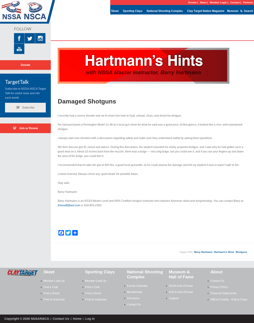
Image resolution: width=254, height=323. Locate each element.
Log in (90, 318)
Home (77, 318)
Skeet (115, 10)
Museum (232, 10)
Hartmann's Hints (224, 252)
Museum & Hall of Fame (181, 274)
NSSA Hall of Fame (181, 285)
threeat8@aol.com (69, 205)
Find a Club (51, 287)
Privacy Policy (219, 287)
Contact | (235, 2)
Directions (133, 298)
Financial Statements (223, 293)
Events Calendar (137, 285)
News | (204, 2)
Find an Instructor (54, 299)
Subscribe (28, 107)
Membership (134, 292)
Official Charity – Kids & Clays (228, 299)
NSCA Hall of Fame (181, 292)
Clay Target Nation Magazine (205, 10)
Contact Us (134, 304)
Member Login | (219, 2)
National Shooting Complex (165, 10)
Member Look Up (54, 280)
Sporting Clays (132, 10)
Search (248, 10)
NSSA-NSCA (27, 13)
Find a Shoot (51, 293)
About (216, 272)
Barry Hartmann (203, 252)
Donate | (193, 2)
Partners (248, 2)
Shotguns (241, 252)
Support (173, 298)
